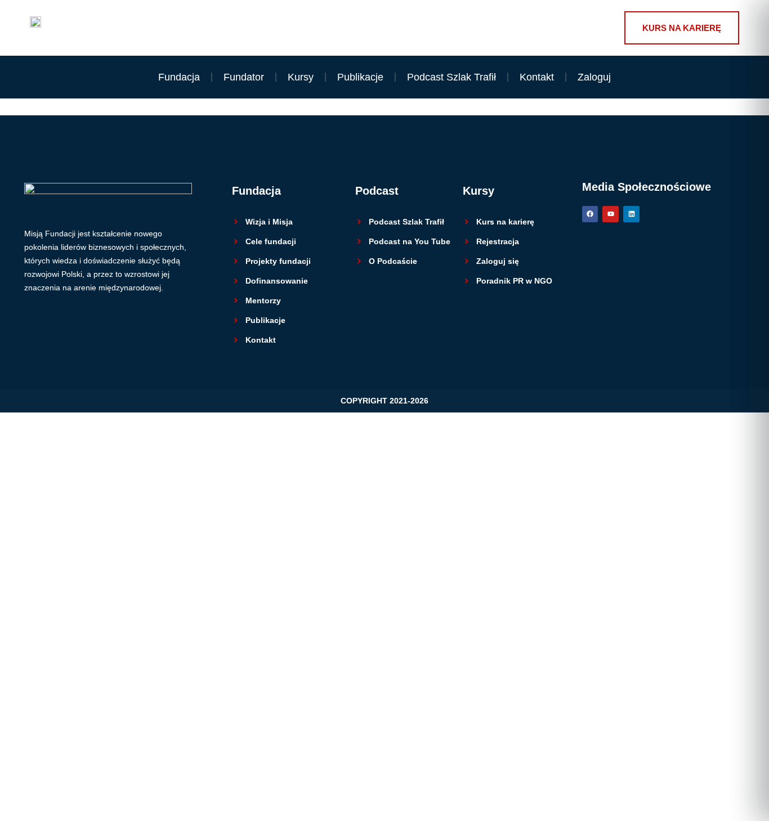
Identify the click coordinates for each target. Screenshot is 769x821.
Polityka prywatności (258, 625)
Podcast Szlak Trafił (451, 77)
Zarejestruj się (93, 790)
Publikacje (360, 77)
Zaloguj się (150, 790)
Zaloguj (594, 77)
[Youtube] (610, 214)
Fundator (243, 77)
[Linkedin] (631, 214)
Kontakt (537, 77)
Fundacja (179, 77)
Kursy (301, 77)
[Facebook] (590, 214)
